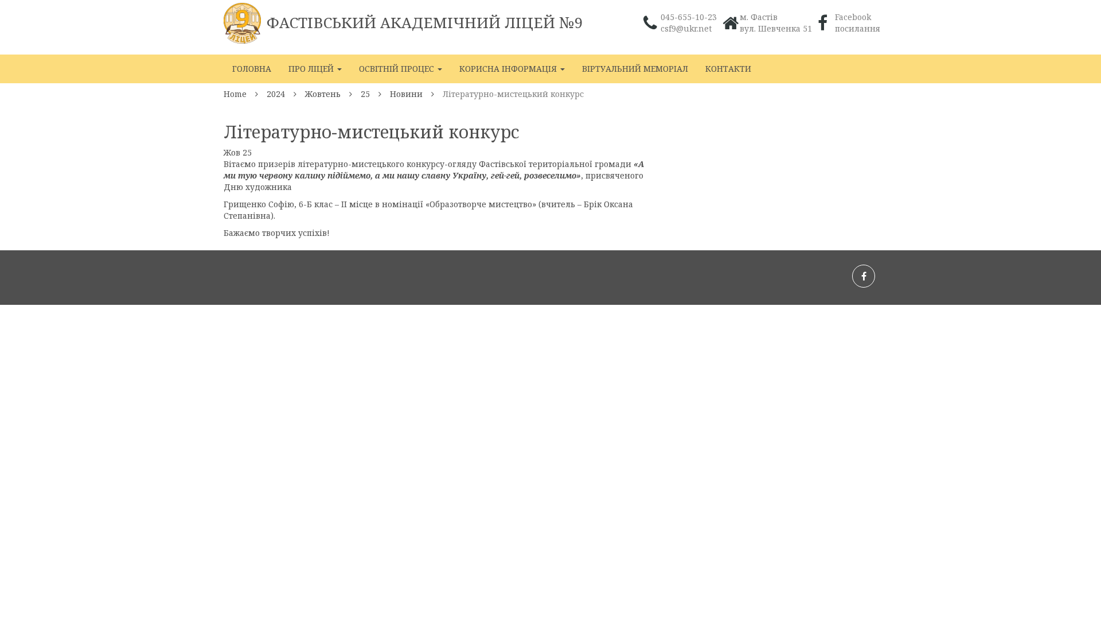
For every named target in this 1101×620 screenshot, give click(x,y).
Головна (251, 68)
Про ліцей (312, 68)
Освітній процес (397, 68)
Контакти (728, 68)
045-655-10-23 (689, 16)
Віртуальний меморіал (635, 68)
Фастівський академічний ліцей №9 (425, 22)
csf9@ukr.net (686, 28)
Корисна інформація (509, 68)
